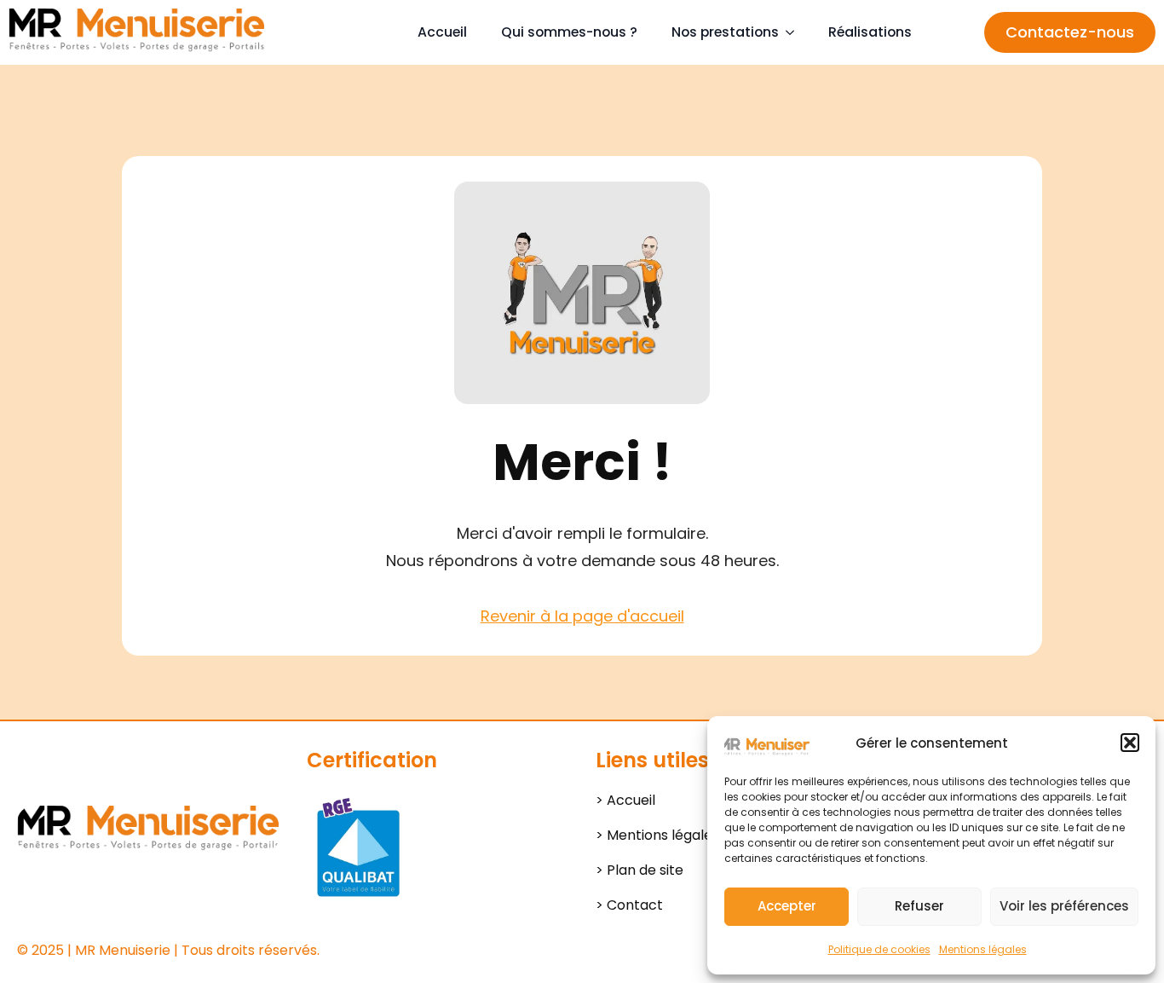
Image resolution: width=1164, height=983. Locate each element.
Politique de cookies (879, 949)
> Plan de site (639, 870)
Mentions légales (983, 949)
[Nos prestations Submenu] (795, 32)
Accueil (442, 32)
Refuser (919, 906)
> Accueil (625, 800)
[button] (1129, 742)
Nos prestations (725, 32)
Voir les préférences (1064, 906)
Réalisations (870, 32)
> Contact (629, 905)
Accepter (787, 906)
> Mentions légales (657, 835)
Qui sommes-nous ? (569, 32)
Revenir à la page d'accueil (582, 616)
